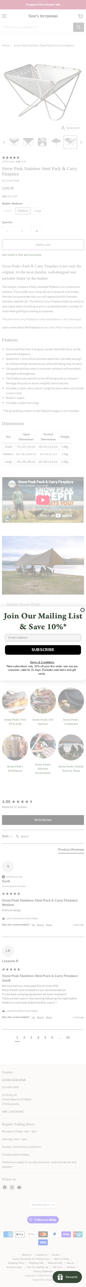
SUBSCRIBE (43, 649)
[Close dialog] (82, 610)
